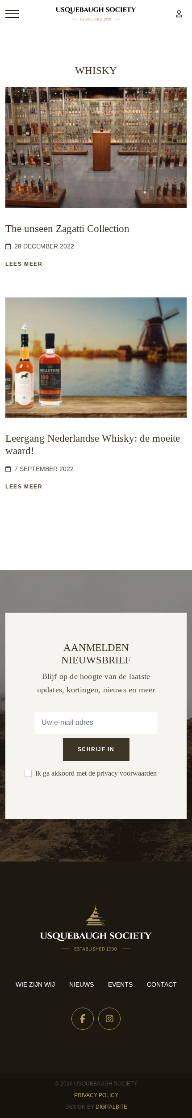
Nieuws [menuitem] (81, 984)
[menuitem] (179, 13)
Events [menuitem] (120, 984)
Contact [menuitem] (162, 984)
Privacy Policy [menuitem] (96, 1095)
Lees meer (23, 264)
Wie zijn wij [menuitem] (35, 984)
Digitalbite (111, 1107)
